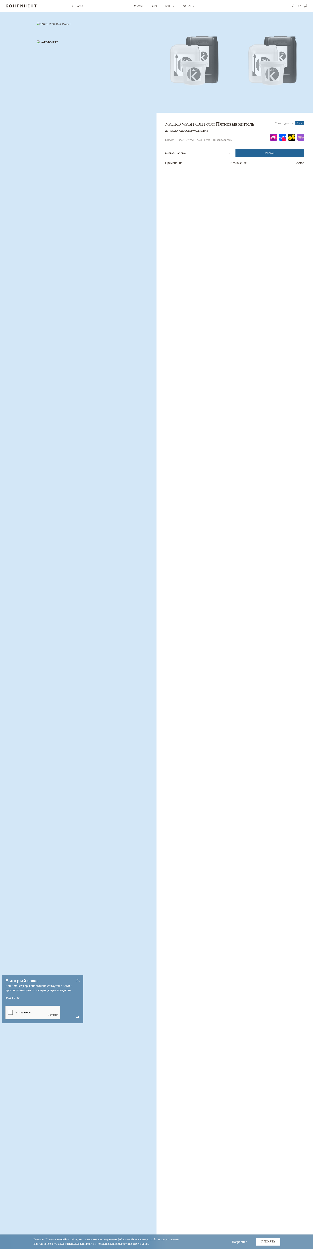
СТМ (154, 6)
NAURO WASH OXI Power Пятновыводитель (205, 139)
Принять (268, 1241)
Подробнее (239, 1242)
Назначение (238, 162)
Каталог (138, 6)
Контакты (189, 6)
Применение (173, 162)
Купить (169, 6)
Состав (299, 162)
